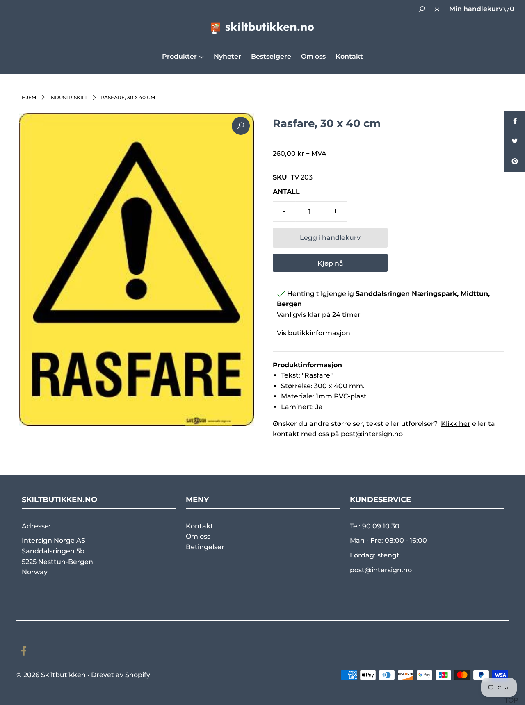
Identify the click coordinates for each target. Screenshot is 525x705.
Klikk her (455, 424)
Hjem (29, 97)
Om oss (198, 536)
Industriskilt (68, 97)
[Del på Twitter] (514, 141)
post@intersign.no (372, 434)
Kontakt (199, 526)
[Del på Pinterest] (514, 162)
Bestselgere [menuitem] (271, 56)
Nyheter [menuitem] (227, 56)
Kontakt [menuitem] (349, 56)
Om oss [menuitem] (313, 56)
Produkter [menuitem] (179, 56)
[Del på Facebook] (514, 121)
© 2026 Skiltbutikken (51, 675)
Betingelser (205, 547)
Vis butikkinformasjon (313, 333)
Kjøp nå (330, 263)
